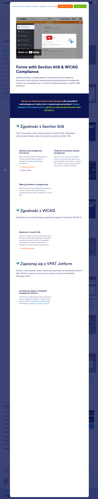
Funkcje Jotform (18, 6)
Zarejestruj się (80, 6)
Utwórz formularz (65, 6)
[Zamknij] (94, 3)
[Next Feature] (93, 170)
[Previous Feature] (5, 170)
